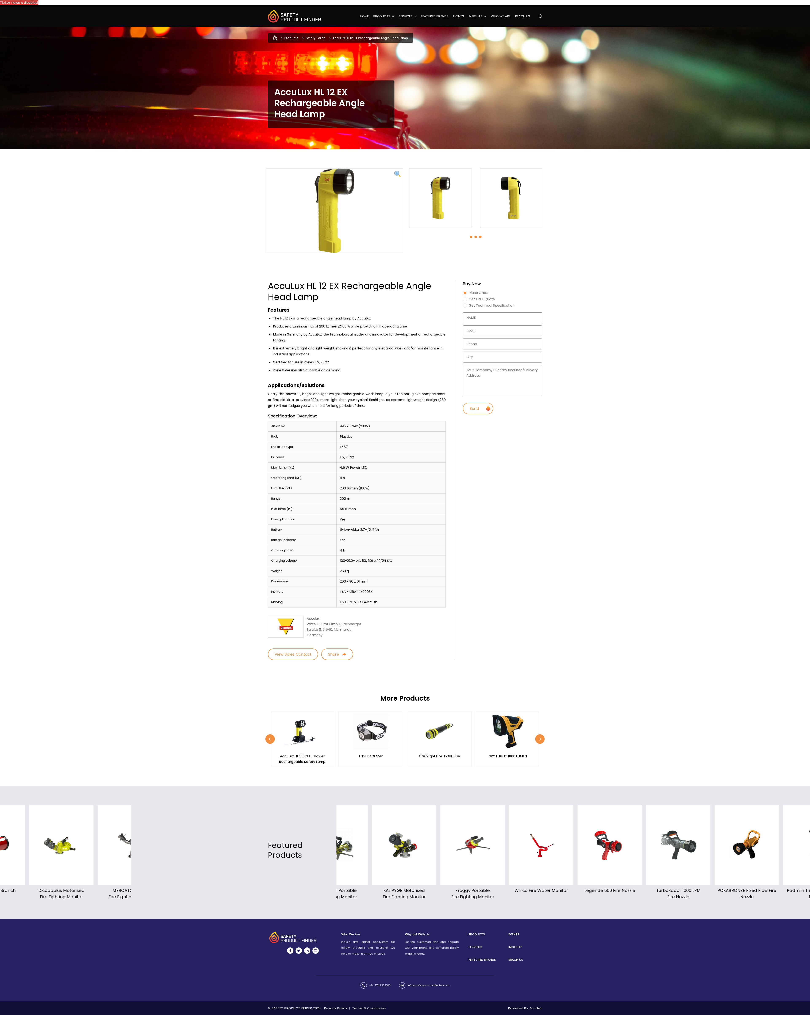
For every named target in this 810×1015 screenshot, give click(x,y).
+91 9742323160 (380, 985)
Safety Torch (315, 38)
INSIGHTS (515, 947)
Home (364, 16)
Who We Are (500, 16)
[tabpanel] (440, 198)
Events (458, 16)
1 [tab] (471, 237)
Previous (270, 739)
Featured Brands (434, 16)
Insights (475, 16)
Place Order (479, 293)
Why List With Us (417, 934)
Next (540, 739)
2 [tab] (475, 237)
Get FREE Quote (482, 299)
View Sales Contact (293, 654)
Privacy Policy (335, 1008)
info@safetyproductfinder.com (429, 985)
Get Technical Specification (491, 305)
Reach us (522, 16)
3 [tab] (480, 237)
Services (475, 947)
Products (291, 38)
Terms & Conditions (369, 1008)
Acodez (535, 1008)
